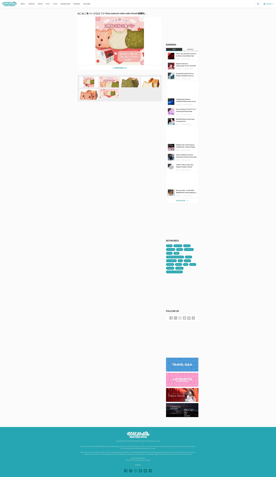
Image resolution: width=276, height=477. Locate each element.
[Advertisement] (182, 25)
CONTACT (138, 465)
